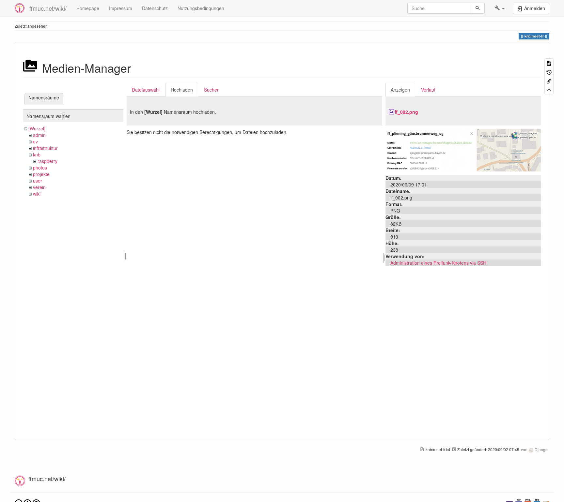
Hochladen (182, 89)
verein (39, 187)
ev (35, 141)
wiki (36, 193)
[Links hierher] (549, 81)
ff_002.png (406, 112)
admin (39, 135)
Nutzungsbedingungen (201, 8)
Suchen (212, 89)
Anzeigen (400, 89)
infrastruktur (45, 148)
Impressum (120, 8)
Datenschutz (155, 8)
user (37, 180)
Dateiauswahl (146, 89)
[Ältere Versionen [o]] (549, 71)
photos (40, 167)
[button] (499, 8)
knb (36, 154)
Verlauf (428, 89)
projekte (41, 174)
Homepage (87, 8)
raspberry (47, 161)
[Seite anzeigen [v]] (549, 63)
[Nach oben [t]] (549, 89)
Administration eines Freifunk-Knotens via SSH (438, 262)
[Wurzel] (36, 128)
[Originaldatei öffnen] (463, 149)
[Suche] (478, 8)
